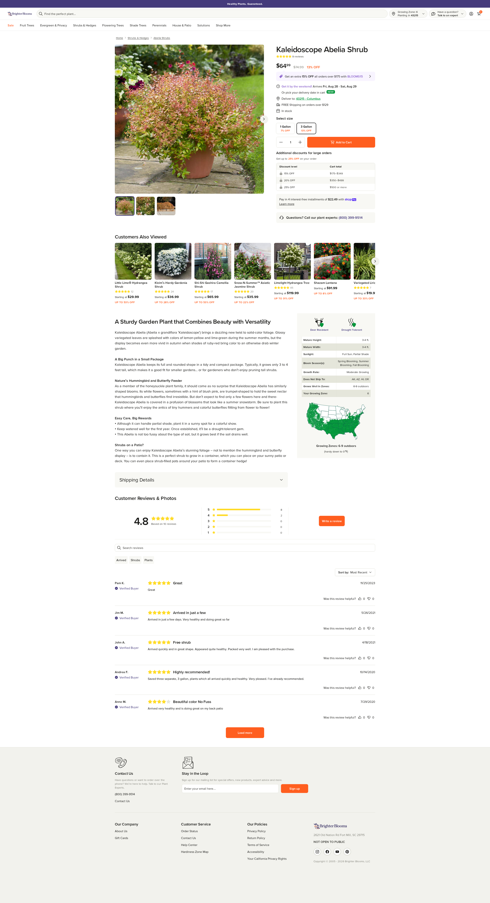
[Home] (20, 14)
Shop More (223, 25)
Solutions (203, 25)
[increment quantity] (300, 142)
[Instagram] (317, 852)
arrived (121, 560)
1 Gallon (285, 128)
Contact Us (122, 801)
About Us (121, 831)
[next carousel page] (375, 261)
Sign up (294, 788)
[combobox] (355, 572)
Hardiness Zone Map (194, 851)
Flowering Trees (113, 25)
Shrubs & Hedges (84, 25)
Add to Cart (344, 142)
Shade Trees (138, 25)
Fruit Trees (27, 25)
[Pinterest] (347, 852)
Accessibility (255, 851)
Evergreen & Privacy (53, 25)
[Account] (471, 13)
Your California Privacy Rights (267, 858)
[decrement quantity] (281, 142)
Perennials (159, 25)
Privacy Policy (256, 831)
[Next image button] (264, 119)
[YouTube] (337, 852)
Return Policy (256, 838)
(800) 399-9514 (351, 218)
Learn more (286, 204)
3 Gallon (306, 128)
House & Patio (181, 25)
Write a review (332, 521)
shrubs (135, 560)
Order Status (189, 831)
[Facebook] (327, 852)
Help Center (189, 845)
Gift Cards (121, 838)
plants (149, 560)
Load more (245, 732)
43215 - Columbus (308, 98)
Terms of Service (258, 845)
